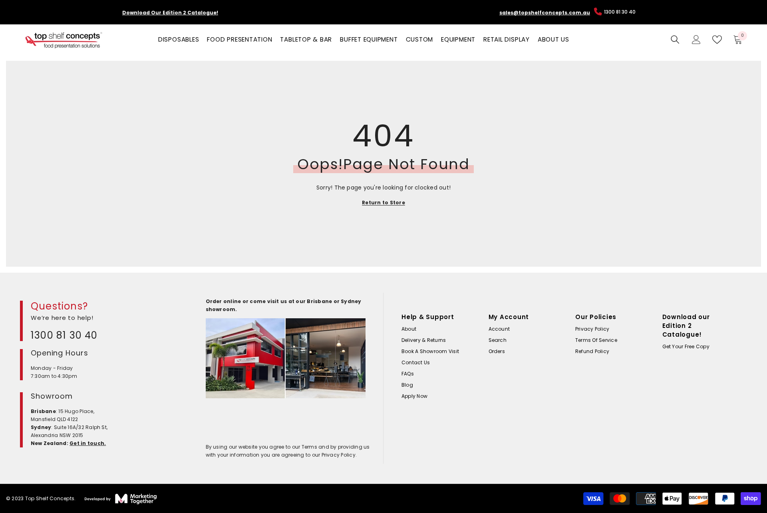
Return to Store (383, 202)
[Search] (675, 39)
